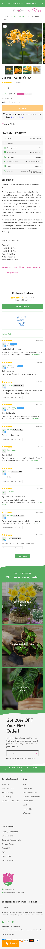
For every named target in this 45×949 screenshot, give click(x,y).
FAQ (3, 852)
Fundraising (6, 797)
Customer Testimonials (10, 801)
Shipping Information (10, 832)
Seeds (25, 805)
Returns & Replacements (11, 840)
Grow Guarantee (10, 267)
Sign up (13, 117)
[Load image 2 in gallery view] (18, 70)
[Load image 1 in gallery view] (9, 70)
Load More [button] (22, 556)
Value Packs (27, 789)
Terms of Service (8, 860)
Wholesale (27, 813)
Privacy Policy (7, 856)
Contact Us (6, 848)
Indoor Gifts (27, 809)
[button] (4, 10)
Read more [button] (36, 355)
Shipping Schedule (11, 272)
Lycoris (21, 16)
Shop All (13, 16)
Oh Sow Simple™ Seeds (22, 644)
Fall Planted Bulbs (30, 793)
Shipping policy (38, 930)
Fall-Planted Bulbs (23, 602)
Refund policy (6, 930)
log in (21, 117)
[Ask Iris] (34, 10)
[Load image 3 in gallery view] (27, 70)
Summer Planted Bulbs (31, 797)
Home (4, 16)
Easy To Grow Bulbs (13, 926)
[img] (7, 340)
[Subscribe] (36, 753)
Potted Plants (28, 801)
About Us (5, 784)
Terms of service (26, 930)
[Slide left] (2, 70)
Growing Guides (8, 844)
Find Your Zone (7, 789)
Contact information (8, 934)
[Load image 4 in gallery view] (37, 70)
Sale (24, 784)
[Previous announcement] (2, 3)
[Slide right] (42, 70)
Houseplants (22, 687)
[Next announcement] (42, 3)
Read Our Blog (7, 793)
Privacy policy (15, 930)
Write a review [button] (22, 306)
